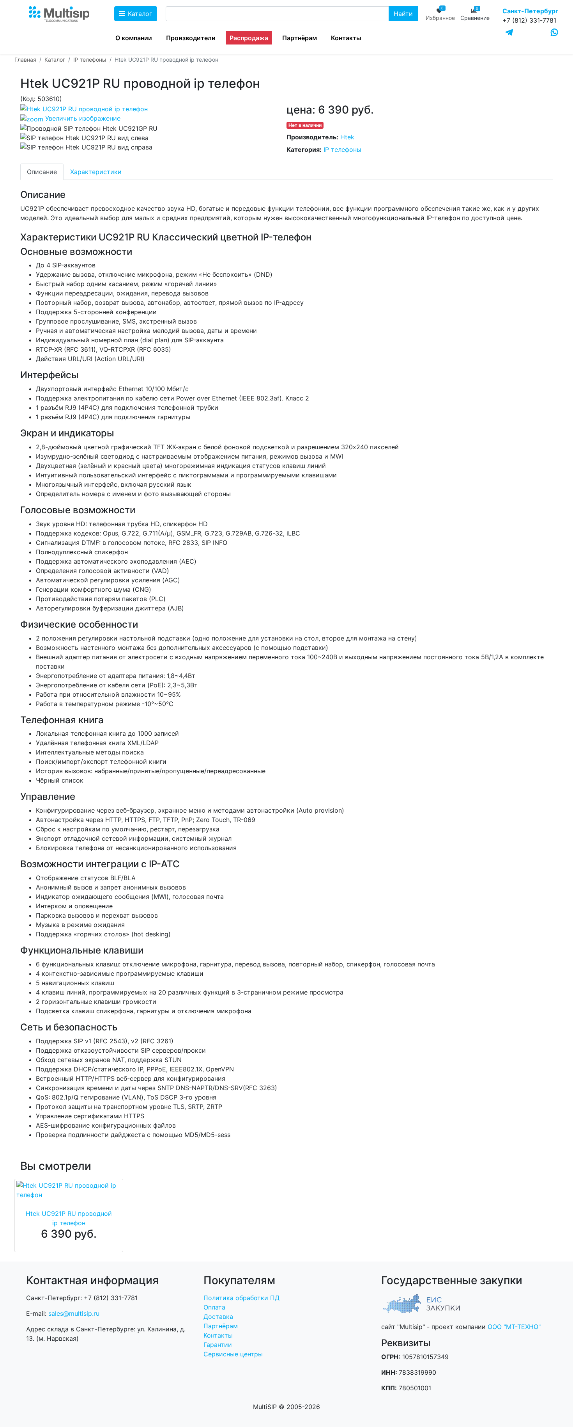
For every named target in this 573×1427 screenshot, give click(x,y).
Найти (403, 14)
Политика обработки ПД (241, 1298)
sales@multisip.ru (73, 1313)
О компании (133, 38)
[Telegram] (509, 33)
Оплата (214, 1307)
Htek (347, 137)
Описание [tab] (42, 172)
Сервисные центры (233, 1354)
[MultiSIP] (60, 15)
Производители (191, 38)
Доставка (218, 1316)
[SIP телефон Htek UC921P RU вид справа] (86, 147)
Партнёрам (299, 38)
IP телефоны (342, 149)
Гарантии (217, 1345)
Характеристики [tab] (96, 172)
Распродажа (249, 38)
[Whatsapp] (554, 32)
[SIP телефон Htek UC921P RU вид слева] (84, 137)
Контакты (346, 38)
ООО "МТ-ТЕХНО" (514, 1327)
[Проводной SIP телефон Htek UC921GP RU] (88, 128)
